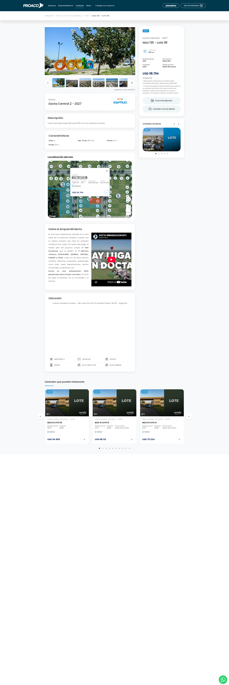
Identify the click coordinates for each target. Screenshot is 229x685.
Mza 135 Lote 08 (79, 177)
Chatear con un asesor (161, 109)
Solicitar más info (161, 100)
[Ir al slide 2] (158, 153)
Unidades (80, 5)
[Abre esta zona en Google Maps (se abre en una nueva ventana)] (52, 216)
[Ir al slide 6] (116, 448)
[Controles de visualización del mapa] (128, 199)
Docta (59, 16)
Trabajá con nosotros (104, 5)
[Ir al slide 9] (126, 448)
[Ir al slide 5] (167, 153)
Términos (128, 217)
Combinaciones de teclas (89, 217)
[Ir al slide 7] (119, 448)
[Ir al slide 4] (164, 153)
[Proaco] (33, 6)
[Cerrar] (107, 171)
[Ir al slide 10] (129, 448)
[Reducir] (128, 212)
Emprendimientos (65, 5)
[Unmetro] (171, 5)
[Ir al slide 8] (122, 448)
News (88, 5)
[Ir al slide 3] (161, 153)
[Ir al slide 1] (155, 153)
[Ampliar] (128, 207)
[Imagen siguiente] (132, 83)
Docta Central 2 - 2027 (77, 16)
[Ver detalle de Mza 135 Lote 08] (106, 192)
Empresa (52, 5)
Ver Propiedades (193, 5)
